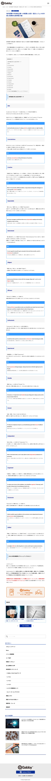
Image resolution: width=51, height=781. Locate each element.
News (7, 650)
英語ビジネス (9, 695)
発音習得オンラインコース (12, 669)
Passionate (10, 87)
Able (8, 63)
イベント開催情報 (10, 654)
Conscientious (10, 65)
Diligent (9, 72)
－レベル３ (8, 684)
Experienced (10, 78)
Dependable (10, 69)
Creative (9, 67)
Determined (10, 71)
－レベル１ (8, 677)
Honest (9, 82)
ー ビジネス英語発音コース (12, 688)
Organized (10, 85)
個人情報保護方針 (29, 775)
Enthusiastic (10, 76)
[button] (12, 59)
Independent (10, 83)
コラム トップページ (10, 646)
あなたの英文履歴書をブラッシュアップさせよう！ (17, 91)
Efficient (9, 74)
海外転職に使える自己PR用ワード (14, 61)
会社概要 (24, 775)
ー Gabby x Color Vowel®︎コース (13, 673)
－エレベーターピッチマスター (13, 692)
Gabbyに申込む (26, 772)
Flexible (9, 80)
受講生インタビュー (10, 661)
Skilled (9, 89)
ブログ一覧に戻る (25, 625)
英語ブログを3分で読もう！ (12, 699)
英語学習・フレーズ (10, 703)
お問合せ (19, 775)
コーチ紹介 (8, 658)
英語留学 (8, 707)
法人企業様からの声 (10, 665)
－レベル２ (8, 680)
